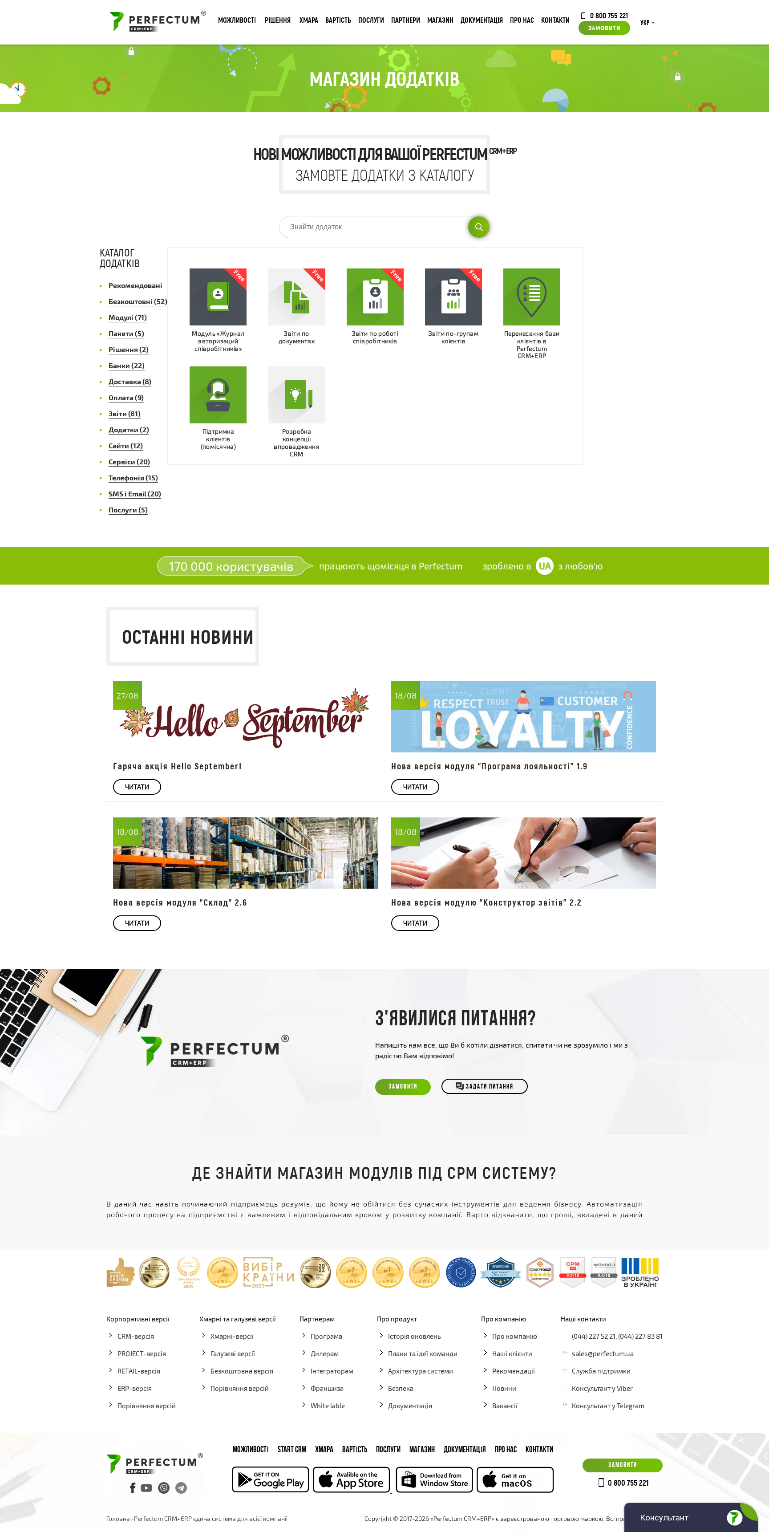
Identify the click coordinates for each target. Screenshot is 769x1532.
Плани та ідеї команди (422, 1353)
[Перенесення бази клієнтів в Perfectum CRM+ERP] (531, 296)
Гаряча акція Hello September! (177, 765)
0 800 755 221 (609, 15)
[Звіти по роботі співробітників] (375, 296)
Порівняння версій (146, 1406)
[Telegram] (181, 1488)
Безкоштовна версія (241, 1371)
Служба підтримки (601, 1371)
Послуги (371, 20)
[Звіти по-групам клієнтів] (453, 296)
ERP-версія (134, 1388)
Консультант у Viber (602, 1388)
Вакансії (505, 1406)
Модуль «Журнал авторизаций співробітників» (218, 341)
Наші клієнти (512, 1353)
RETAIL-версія (138, 1371)
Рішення (278, 20)
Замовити (604, 28)
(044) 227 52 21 (593, 1336)
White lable (328, 1406)
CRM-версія (135, 1336)
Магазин (440, 20)
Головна (118, 1518)
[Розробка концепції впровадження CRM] (296, 394)
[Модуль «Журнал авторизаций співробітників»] (218, 296)
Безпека (400, 1388)
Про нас (522, 20)
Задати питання (490, 1087)
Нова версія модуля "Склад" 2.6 (180, 902)
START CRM (292, 1450)
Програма (326, 1336)
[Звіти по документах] (296, 296)
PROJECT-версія (141, 1353)
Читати (137, 787)
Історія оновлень (414, 1336)
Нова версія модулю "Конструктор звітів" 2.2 (486, 902)
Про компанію (514, 1336)
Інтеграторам (332, 1371)
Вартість (338, 20)
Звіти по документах (297, 337)
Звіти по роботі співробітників (375, 337)
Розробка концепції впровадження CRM (297, 442)
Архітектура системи (420, 1371)
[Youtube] (146, 1488)
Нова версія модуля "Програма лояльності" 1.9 (489, 765)
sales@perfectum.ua (603, 1353)
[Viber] (164, 1488)
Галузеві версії (232, 1353)
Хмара (309, 20)
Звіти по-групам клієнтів (453, 337)
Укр (644, 23)
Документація (482, 20)
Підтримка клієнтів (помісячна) (218, 439)
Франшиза (327, 1388)
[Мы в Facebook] (133, 1488)
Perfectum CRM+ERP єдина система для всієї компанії (210, 1518)
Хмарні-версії (232, 1336)
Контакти (555, 20)
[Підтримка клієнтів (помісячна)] (218, 394)
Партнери (405, 20)
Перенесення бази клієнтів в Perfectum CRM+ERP (532, 344)
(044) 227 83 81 (640, 1336)
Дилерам (325, 1353)
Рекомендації (513, 1371)
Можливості (237, 20)
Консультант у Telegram (608, 1406)
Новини (504, 1388)
